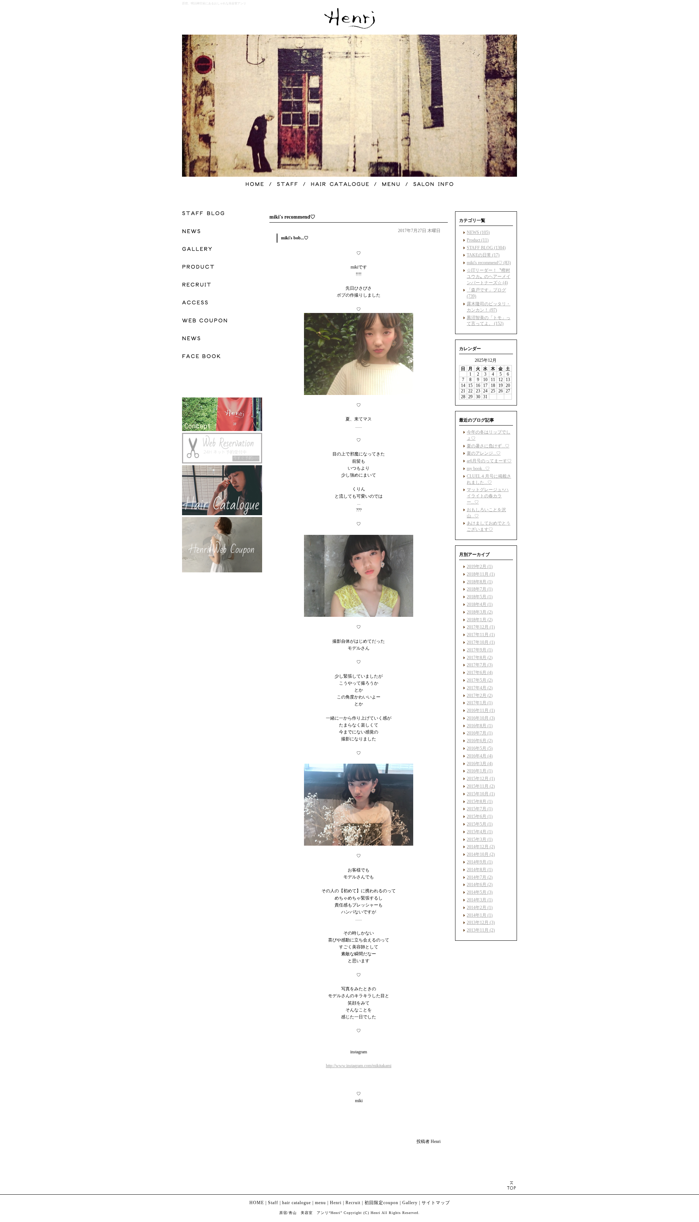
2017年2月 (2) (480, 695)
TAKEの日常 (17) (483, 255)
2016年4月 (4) (480, 756)
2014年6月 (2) (480, 884)
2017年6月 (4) (480, 672)
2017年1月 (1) (480, 702)
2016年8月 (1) (480, 725)
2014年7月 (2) (480, 877)
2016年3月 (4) (480, 763)
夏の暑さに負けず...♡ (488, 446)
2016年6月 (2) (480, 740)
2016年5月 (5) (480, 748)
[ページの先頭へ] (511, 1186)
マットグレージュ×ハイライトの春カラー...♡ (488, 496)
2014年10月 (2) (481, 854)
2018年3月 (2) (480, 612)
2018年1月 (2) (480, 619)
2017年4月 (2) (480, 687)
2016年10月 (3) (481, 718)
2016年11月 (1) (481, 710)
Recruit (352, 1202)
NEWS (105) (478, 232)
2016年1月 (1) (480, 770)
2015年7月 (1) (480, 808)
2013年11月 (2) (481, 930)
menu (320, 1202)
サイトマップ (436, 1202)
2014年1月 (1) (480, 915)
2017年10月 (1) (481, 642)
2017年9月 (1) (480, 650)
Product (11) (478, 240)
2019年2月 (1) (480, 566)
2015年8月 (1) (480, 801)
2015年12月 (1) (481, 778)
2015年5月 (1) (480, 824)
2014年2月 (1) (480, 907)
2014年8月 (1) (480, 869)
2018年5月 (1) (480, 596)
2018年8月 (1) (480, 581)
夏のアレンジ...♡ (484, 453)
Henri (335, 1202)
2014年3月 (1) (480, 899)
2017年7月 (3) (480, 664)
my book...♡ (478, 468)
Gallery (410, 1202)
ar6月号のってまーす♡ (489, 460)
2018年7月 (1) (480, 589)
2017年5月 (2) (480, 680)
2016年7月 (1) (480, 733)
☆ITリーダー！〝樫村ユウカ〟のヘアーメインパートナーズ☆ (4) (488, 276)
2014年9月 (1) (480, 862)
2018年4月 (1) (480, 604)
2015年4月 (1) (480, 831)
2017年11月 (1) (481, 634)
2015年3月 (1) (480, 839)
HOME (256, 1202)
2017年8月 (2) (480, 657)
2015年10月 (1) (481, 793)
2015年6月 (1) (480, 816)
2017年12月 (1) (481, 627)
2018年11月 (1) (481, 574)
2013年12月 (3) (481, 922)
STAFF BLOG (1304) (486, 247)
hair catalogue (296, 1202)
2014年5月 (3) (480, 892)
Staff (273, 1202)
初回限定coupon (381, 1202)
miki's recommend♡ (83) (489, 262)
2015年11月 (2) (481, 786)
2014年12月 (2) (481, 846)
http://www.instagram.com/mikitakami (358, 1065)
